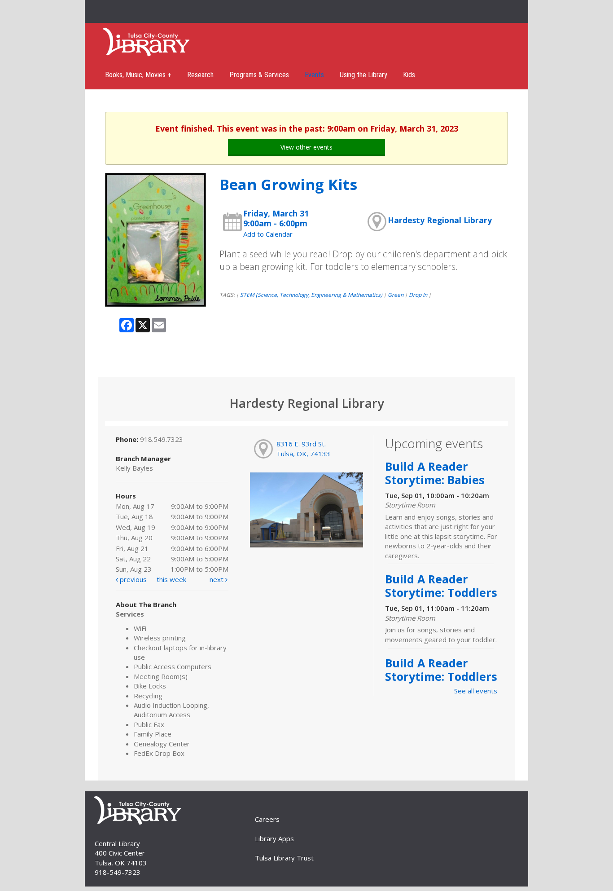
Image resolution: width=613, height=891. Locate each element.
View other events (306, 147)
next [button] (217, 579)
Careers (267, 819)
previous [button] (132, 579)
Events (314, 75)
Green (395, 295)
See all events (475, 690)
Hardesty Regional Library (440, 220)
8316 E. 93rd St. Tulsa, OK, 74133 (303, 448)
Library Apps (274, 838)
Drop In (418, 295)
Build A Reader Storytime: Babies (435, 473)
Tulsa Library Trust (284, 857)
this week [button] (171, 579)
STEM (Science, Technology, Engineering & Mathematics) (311, 295)
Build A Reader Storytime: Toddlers (441, 585)
